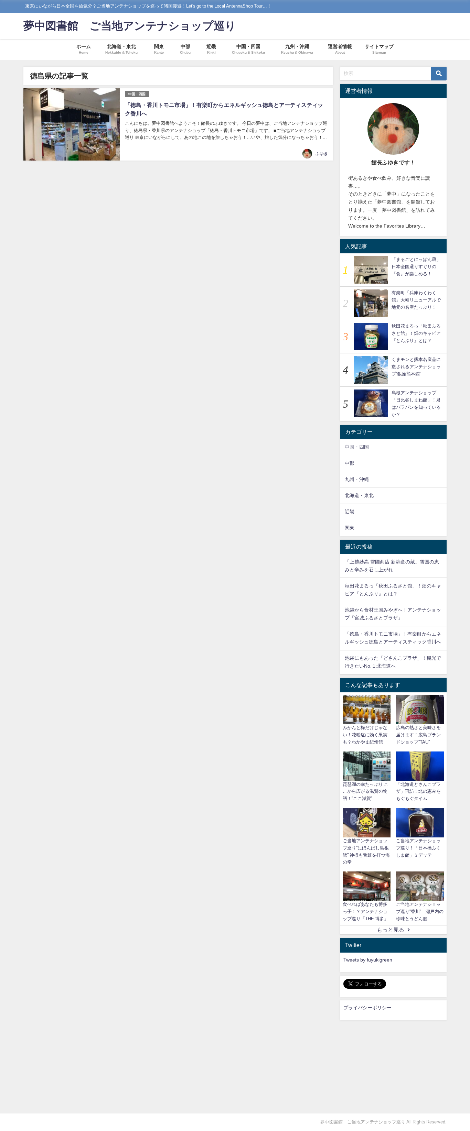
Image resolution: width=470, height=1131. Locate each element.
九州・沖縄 (357, 479)
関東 (349, 527)
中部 (349, 463)
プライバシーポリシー (367, 1007)
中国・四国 (137, 94)
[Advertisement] (393, 1067)
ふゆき (322, 154)
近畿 (349, 511)
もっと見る (390, 929)
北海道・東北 (359, 495)
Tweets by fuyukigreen (367, 959)
